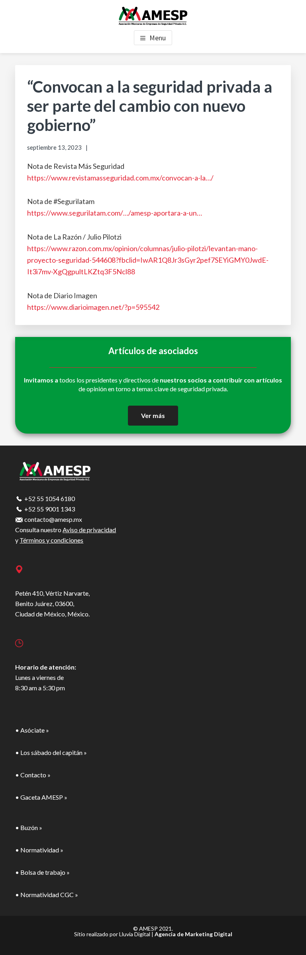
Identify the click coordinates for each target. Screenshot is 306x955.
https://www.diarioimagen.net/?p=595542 (93, 307)
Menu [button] (157, 37)
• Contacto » (33, 775)
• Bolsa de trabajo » (42, 872)
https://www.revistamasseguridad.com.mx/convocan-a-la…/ (120, 177)
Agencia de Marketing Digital (193, 934)
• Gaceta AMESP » (41, 797)
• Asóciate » (32, 730)
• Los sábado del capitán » (51, 752)
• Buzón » (28, 827)
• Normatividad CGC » (46, 894)
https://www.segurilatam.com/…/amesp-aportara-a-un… (114, 212)
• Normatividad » (39, 850)
